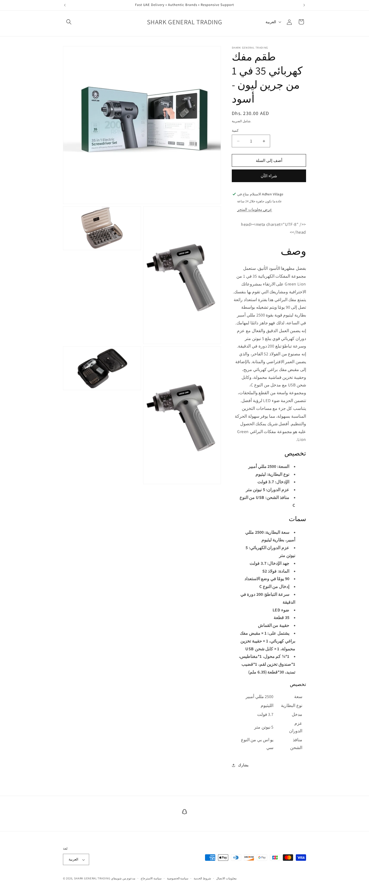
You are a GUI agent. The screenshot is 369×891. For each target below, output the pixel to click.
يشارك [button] (243, 765)
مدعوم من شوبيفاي (123, 878)
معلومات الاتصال (226, 878)
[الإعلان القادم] (304, 5)
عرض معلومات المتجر (254, 209)
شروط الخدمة (202, 878)
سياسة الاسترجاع (151, 878)
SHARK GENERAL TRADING (92, 878)
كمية (235, 130)
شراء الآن (269, 175)
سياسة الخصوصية (178, 878)
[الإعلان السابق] (65, 5)
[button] (69, 22)
